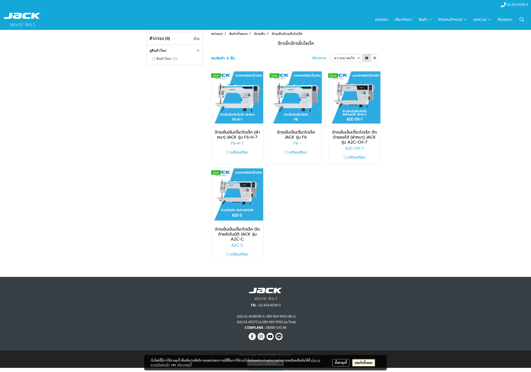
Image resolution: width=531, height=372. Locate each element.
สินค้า (424, 19)
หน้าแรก (381, 19)
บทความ (480, 19)
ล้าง (196, 38)
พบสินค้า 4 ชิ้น (223, 58)
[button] (521, 19)
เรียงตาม (321, 58)
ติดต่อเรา (505, 19)
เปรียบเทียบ (239, 152)
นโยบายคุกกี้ (184, 365)
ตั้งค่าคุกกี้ (341, 363)
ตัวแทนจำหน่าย (451, 19)
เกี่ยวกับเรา (403, 19)
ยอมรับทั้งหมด (363, 363)
